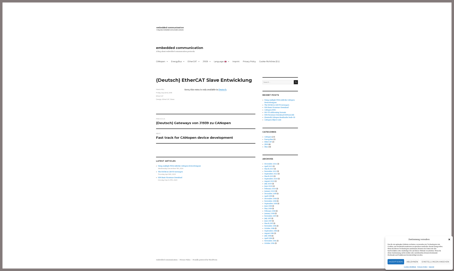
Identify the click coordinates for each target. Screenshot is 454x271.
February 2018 (269, 211)
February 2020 (270, 189)
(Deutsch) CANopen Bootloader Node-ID (279, 117)
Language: (219, 61)
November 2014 (270, 241)
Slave (172, 99)
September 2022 (270, 174)
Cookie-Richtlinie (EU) (269, 61)
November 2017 (270, 216)
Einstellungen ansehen (435, 262)
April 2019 (268, 196)
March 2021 (268, 176)
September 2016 (270, 231)
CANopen (160, 61)
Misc (266, 147)
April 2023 (268, 166)
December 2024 (270, 164)
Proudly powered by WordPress (205, 260)
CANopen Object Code (272, 120)
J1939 (205, 61)
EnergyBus (176, 61)
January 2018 (269, 213)
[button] (449, 239)
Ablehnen (412, 262)
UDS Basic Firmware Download (170, 178)
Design (159, 99)
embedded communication (179, 48)
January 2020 (269, 191)
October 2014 (269, 243)
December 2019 (270, 194)
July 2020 (268, 184)
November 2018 (270, 201)
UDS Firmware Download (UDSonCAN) (279, 115)
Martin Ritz (160, 89)
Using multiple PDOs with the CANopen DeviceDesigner (179, 166)
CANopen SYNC (270, 110)
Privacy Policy (422, 267)
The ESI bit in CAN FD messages (170, 172)
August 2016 (269, 233)
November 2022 (270, 171)
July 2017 (267, 218)
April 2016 (268, 238)
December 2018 (270, 199)
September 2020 (270, 179)
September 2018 (270, 204)
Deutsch (222, 89)
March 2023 (269, 169)
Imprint (431, 267)
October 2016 (269, 228)
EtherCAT (192, 61)
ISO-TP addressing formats (275, 112)
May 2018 (268, 209)
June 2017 (268, 221)
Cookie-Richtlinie (410, 267)
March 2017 (268, 223)
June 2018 (268, 206)
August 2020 (269, 181)
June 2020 (268, 186)
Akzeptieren (396, 262)
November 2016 (270, 226)
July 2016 (267, 236)
